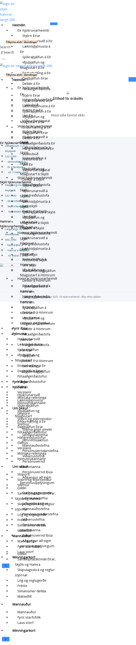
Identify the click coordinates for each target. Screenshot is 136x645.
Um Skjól (29, 265)
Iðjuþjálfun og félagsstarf (27, 413)
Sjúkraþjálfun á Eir (36, 57)
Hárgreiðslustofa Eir (38, 148)
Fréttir (22, 585)
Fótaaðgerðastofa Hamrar (35, 337)
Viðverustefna (33, 519)
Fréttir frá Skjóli (34, 260)
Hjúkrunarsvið (28, 395)
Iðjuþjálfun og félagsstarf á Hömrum (37, 321)
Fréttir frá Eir (32, 159)
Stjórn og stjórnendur (34, 479)
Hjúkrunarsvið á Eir (37, 41)
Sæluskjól (29, 254)
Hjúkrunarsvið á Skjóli (34, 193)
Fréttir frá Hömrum (37, 312)
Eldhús (22, 442)
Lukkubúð (30, 154)
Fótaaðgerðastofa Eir (38, 143)
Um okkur (20, 466)
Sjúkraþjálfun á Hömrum (33, 310)
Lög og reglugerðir (32, 580)
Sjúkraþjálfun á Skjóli (38, 212)
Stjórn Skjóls (32, 185)
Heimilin (18, 25)
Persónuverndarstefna (40, 514)
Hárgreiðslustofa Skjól (34, 247)
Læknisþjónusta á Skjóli (35, 204)
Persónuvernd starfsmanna (32, 464)
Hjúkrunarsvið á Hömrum (34, 289)
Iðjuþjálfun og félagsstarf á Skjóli (34, 220)
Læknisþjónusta (30, 400)
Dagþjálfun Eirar (35, 78)
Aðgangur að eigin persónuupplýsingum (37, 543)
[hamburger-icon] (54, 23)
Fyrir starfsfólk (29, 617)
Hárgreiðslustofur (31, 381)
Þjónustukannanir (31, 458)
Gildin (22, 554)
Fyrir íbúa (19, 381)
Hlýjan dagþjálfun (36, 371)
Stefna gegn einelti (37, 493)
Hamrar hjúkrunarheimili (37, 278)
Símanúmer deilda (31, 591)
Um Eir (27, 164)
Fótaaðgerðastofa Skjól (35, 236)
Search (5, 47)
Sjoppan (28, 355)
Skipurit (23, 474)
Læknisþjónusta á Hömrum (35, 299)
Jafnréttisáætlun (35, 503)
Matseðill (24, 596)
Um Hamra (31, 366)
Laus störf (25, 622)
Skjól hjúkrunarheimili (34, 177)
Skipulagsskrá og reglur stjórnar (35, 572)
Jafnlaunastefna (35, 498)
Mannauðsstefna (35, 445)
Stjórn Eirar (31, 35)
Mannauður (21, 604)
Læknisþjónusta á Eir (35, 49)
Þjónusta (19, 333)
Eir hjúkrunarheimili (33, 30)
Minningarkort (23, 630)
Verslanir (24, 448)
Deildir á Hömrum (36, 329)
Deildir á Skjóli (33, 228)
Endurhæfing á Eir (31, 421)
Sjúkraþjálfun (28, 405)
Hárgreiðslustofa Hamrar (34, 347)
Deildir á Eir (31, 138)
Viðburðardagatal (36, 170)
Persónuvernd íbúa (37, 472)
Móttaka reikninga (31, 453)
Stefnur (23, 485)
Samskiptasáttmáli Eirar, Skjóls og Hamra (35, 562)
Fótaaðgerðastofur (32, 376)
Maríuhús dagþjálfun (39, 270)
